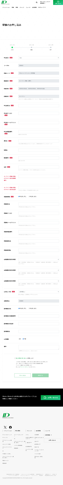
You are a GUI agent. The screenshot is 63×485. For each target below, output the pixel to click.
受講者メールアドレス (10, 222)
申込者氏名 (8, 105)
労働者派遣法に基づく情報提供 (12, 474)
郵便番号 (8, 158)
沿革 (36, 441)
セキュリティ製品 (7, 444)
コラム (27, 434)
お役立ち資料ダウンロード (30, 438)
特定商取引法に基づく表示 (50, 475)
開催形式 (8, 81)
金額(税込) (7, 301)
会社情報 (34, 7)
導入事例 (17, 430)
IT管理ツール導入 (7, 453)
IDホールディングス (44, 1)
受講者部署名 (7, 250)
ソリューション (6, 7)
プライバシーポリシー (24, 366)
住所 (7, 167)
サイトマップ (34, 475)
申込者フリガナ (8, 114)
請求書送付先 (7, 308)
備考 (5, 346)
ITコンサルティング (7, 434)
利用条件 (41, 475)
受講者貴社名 (7, 241)
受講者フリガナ (8, 213)
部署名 (5, 150)
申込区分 (8, 57)
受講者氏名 (7, 204)
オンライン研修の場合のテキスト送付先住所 (10, 188)
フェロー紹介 (38, 453)
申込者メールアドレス (10, 123)
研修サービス (6, 460)
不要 (25, 339)
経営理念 (37, 444)
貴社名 (7, 141)
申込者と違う (33, 196)
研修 (13, 7)
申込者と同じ (22, 196)
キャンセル (22, 375)
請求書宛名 (7, 331)
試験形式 (8, 96)
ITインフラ (5, 437)
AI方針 (53, 474)
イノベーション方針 (13, 475)
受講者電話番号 (8, 231)
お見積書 (6, 339)
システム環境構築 (18, 445)
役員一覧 (37, 447)
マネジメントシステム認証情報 (27, 474)
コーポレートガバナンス (39, 450)
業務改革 (5, 463)
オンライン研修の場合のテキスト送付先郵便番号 (10, 178)
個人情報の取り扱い (21, 358)
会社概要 (37, 434)
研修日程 (8, 88)
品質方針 (47, 474)
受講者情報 (8, 196)
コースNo (6, 65)
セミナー (29, 442)
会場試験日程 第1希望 (10, 259)
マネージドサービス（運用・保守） (8, 457)
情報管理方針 (39, 474)
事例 (17, 7)
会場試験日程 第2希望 (10, 270)
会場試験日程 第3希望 (10, 281)
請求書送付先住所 (8, 323)
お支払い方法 (9, 291)
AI (3, 450)
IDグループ (41, 7)
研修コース (8, 73)
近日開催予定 (29, 446)
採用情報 (42, 3)
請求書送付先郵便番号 (10, 316)
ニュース (28, 7)
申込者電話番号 (8, 132)
